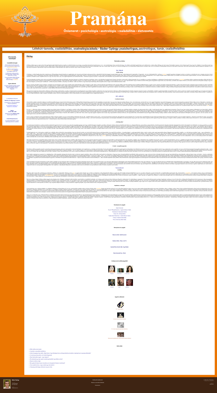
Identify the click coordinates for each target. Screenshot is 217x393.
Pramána (211, 379)
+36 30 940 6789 (15, 383)
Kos (126, 65)
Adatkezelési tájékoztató (97, 379)
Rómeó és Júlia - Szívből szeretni (119, 234)
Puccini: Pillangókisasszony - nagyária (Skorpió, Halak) (119, 209)
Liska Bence (212, 384)
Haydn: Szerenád (119, 208)
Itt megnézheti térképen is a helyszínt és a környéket (12, 106)
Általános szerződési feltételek (97, 382)
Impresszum (97, 385)
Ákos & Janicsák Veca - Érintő (119, 253)
